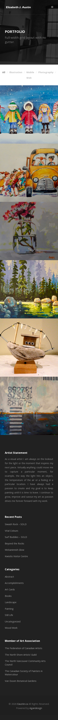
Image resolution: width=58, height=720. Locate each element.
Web (29, 78)
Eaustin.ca (22, 703)
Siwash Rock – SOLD (16, 524)
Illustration (15, 72)
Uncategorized (12, 621)
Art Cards (10, 589)
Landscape (10, 602)
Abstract (9, 576)
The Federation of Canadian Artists (23, 648)
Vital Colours (11, 530)
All (3, 72)
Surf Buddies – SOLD (16, 537)
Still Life (9, 615)
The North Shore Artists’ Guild (21, 654)
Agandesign (35, 708)
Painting (9, 608)
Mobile (30, 72)
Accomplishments (14, 583)
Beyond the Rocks (14, 543)
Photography (45, 72)
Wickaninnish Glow (14, 549)
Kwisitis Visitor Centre (16, 556)
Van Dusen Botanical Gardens (20, 680)
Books (8, 595)
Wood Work (11, 627)
